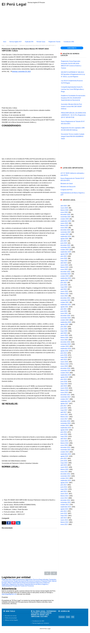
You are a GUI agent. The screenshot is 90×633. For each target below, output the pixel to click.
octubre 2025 (65, 219)
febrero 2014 (64, 496)
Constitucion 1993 (69, 41)
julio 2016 (64, 432)
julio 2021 (64, 309)
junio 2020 (64, 329)
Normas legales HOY (15, 41)
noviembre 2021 (66, 300)
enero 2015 (64, 471)
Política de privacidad (11, 618)
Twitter (68, 617)
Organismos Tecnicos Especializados (37, 579)
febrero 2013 (64, 522)
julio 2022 (64, 282)
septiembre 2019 (66, 348)
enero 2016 (64, 445)
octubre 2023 (65, 249)
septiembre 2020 (66, 322)
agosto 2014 (64, 482)
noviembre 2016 (66, 423)
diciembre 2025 (65, 214)
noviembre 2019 (66, 344)
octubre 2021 (65, 302)
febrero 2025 (64, 225)
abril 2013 (64, 518)
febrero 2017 (64, 416)
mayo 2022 (64, 287)
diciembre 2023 (65, 245)
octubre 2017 (65, 399)
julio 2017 (64, 405)
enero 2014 (64, 498)
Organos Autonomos (18, 579)
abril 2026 (64, 205)
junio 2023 (64, 258)
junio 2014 (64, 487)
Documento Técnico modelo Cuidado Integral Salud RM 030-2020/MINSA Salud (72, 136)
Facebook (61, 617)
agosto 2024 (64, 238)
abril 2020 (64, 333)
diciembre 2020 (65, 315)
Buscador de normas (10, 615)
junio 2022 (64, 285)
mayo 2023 (64, 260)
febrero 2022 (64, 293)
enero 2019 (64, 366)
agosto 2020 (64, 324)
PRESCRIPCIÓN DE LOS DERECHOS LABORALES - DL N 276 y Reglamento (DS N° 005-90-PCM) (73, 115)
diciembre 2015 (65, 447)
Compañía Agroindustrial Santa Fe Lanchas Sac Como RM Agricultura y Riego (72, 89)
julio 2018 (64, 379)
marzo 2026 (64, 208)
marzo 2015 (64, 467)
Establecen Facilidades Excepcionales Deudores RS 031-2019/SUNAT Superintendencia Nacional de (73, 98)
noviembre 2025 (66, 216)
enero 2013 (64, 524)
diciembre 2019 (65, 342)
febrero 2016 (64, 443)
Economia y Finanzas (40, 581)
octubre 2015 (65, 452)
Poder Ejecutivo (7, 579)
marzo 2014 (64, 493)
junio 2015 (64, 460)
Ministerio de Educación (68, 186)
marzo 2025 (64, 223)
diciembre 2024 (65, 230)
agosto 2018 (64, 377)
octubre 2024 (65, 234)
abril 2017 (64, 412)
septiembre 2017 (66, 401)
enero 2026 (64, 212)
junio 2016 (64, 434)
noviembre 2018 (66, 370)
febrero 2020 (64, 337)
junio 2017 (64, 408)
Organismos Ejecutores (16, 584)
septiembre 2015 (66, 454)
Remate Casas (41, 41)
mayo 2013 (64, 515)
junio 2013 (64, 513)
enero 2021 (64, 313)
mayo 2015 (64, 463)
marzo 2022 (64, 291)
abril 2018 (64, 386)
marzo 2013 (64, 520)
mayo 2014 (64, 489)
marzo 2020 (64, 335)
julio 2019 (64, 353)
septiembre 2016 (66, 427)
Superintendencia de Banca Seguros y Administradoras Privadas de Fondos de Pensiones (25, 585)
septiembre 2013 (66, 507)
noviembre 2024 (66, 232)
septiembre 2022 (66, 278)
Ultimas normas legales (11, 620)
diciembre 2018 (65, 368)
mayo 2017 (64, 410)
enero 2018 (64, 392)
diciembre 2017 (65, 394)
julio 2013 (64, 511)
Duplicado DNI (29, 41)
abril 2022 (64, 289)
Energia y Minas (7, 582)
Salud (14, 582)
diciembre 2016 (65, 421)
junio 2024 (64, 243)
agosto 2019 (64, 350)
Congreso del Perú (66, 189)
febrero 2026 (64, 210)
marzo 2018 (64, 388)
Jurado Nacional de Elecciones (23, 581)
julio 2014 (64, 485)
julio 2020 (64, 326)
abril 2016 (64, 438)
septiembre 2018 (66, 375)
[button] (4, 523)
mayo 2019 (64, 357)
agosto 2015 (64, 456)
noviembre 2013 (66, 502)
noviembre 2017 (66, 397)
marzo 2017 (64, 414)
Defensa (19, 582)
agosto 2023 (64, 254)
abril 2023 (64, 263)
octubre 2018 (65, 372)
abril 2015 (64, 465)
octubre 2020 (65, 320)
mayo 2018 (64, 383)
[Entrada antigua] (54, 573)
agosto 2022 (64, 280)
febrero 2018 (64, 390)
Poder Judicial (51, 581)
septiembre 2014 (66, 480)
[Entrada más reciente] (47, 573)
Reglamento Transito (54, 41)
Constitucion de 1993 (38, 621)
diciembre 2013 (65, 500)
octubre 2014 (65, 478)
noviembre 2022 (66, 274)
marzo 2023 (64, 265)
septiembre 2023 (66, 252)
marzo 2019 (64, 361)
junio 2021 (64, 311)
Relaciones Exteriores (29, 582)
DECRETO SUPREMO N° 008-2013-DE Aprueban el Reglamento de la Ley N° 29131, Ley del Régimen (73, 74)
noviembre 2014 (66, 476)
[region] (45, 23)
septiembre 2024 (66, 236)
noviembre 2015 (66, 449)
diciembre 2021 (65, 298)
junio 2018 (64, 381)
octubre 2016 (65, 425)
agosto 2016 (64, 430)
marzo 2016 (64, 441)
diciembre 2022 (65, 271)
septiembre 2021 (66, 304)
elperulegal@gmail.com (9, 594)
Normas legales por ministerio (40, 623)
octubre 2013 (65, 504)
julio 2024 (64, 241)
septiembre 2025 (66, 221)
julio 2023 (64, 256)
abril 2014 (64, 491)
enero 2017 (64, 419)
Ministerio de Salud (67, 183)
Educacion (39, 582)
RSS (72, 617)
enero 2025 (64, 227)
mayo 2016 (64, 436)
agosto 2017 (64, 403)
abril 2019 (64, 359)
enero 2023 (64, 269)
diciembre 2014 (65, 474)
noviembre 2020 (66, 318)
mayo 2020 (64, 331)
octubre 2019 (65, 346)
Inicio (4, 41)
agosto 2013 (64, 509)
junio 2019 (64, 355)
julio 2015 (64, 458)
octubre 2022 (65, 276)
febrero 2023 (64, 267)
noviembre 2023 (66, 247)
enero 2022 (64, 296)
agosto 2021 (64, 307)
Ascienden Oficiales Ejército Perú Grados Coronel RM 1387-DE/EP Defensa (71, 106)
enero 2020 (64, 340)
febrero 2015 (64, 469)
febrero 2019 (64, 364)
